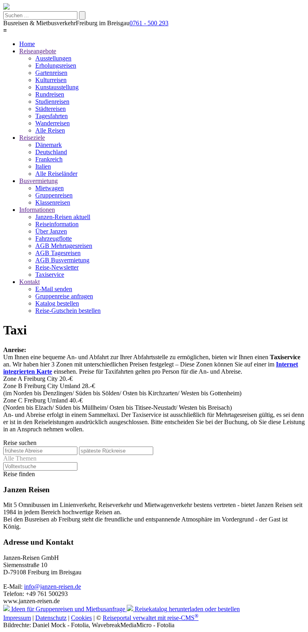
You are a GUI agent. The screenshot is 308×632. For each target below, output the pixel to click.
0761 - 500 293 (149, 23)
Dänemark (48, 144)
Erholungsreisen (55, 65)
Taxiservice (49, 274)
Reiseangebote (37, 51)
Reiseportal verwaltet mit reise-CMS (151, 617)
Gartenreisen (51, 72)
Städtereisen (50, 108)
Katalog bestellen (57, 303)
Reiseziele (32, 137)
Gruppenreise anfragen (64, 296)
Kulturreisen (51, 79)
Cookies (81, 617)
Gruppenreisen (54, 195)
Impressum (17, 617)
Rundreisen (49, 94)
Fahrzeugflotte (53, 238)
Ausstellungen (53, 58)
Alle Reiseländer (56, 173)
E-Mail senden (53, 289)
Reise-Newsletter (57, 267)
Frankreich (49, 159)
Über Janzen (51, 231)
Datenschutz (51, 617)
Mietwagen (49, 188)
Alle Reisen (50, 130)
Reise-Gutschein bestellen (68, 310)
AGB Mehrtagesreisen (63, 245)
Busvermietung (38, 180)
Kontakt (29, 281)
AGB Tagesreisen (58, 253)
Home (27, 43)
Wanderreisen (52, 123)
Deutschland (51, 152)
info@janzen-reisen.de (52, 586)
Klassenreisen (52, 202)
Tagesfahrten (51, 116)
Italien (43, 166)
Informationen (37, 209)
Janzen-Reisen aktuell (62, 216)
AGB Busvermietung (62, 260)
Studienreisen (52, 101)
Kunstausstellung (57, 87)
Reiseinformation (57, 224)
